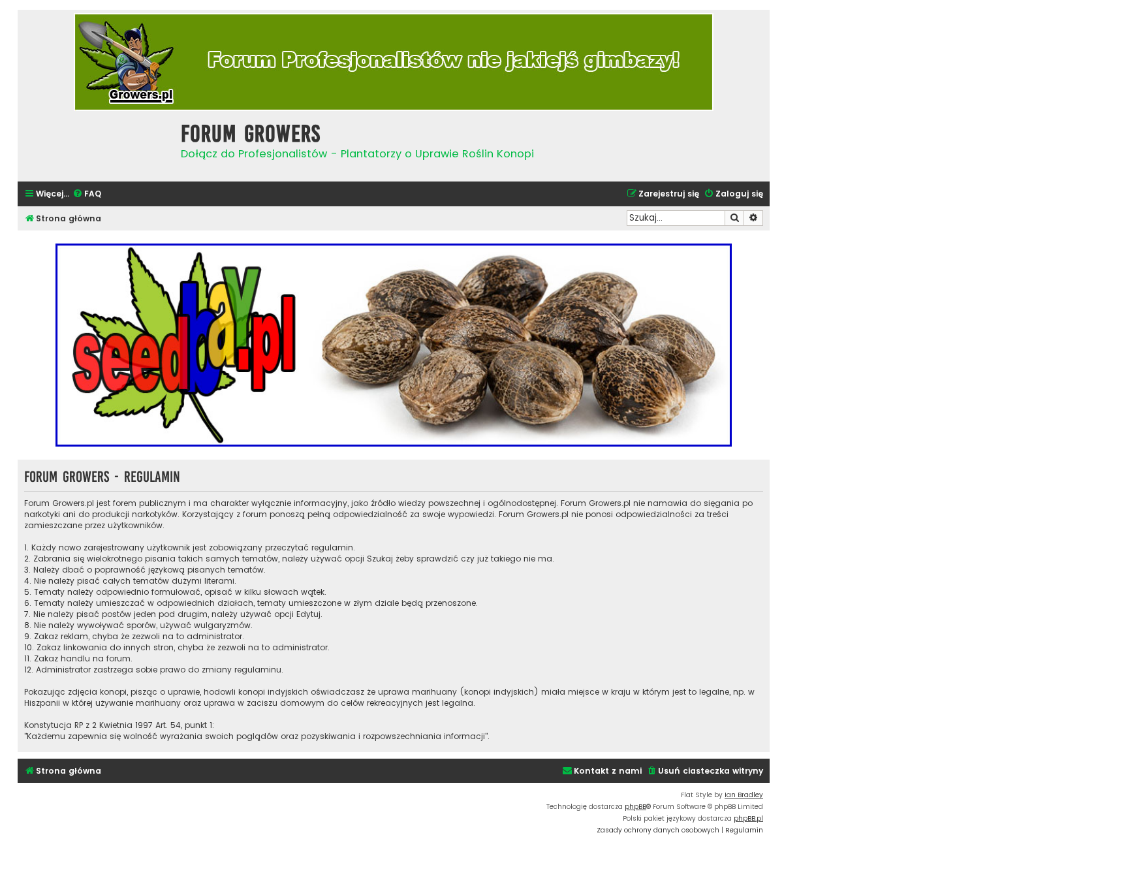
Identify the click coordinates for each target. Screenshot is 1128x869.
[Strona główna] (96, 144)
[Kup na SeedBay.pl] (394, 345)
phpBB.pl (748, 818)
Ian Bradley (744, 795)
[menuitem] (86, 194)
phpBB (635, 807)
